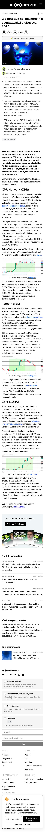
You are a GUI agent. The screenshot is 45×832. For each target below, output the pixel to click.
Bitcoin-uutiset (8, 783)
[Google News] (23, 674)
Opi (26, 758)
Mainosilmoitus (31, 783)
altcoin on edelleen (34, 317)
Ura (3, 766)
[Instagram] (26, 32)
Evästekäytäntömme (27, 813)
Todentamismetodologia (34, 779)
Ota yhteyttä (7, 758)
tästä (39, 255)
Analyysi (5, 14)
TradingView (31, 278)
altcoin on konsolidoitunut (13, 206)
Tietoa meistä (7, 762)
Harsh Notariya (19, 74)
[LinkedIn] (20, 32)
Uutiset (27, 755)
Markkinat (13, 14)
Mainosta (5, 755)
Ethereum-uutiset (9, 792)
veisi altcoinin (31, 385)
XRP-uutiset (6, 779)
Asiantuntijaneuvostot (33, 766)
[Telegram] (15, 32)
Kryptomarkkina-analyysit (8, 787)
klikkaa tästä (19, 507)
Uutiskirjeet (29, 769)
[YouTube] (4, 32)
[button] (22, 684)
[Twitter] (9, 32)
